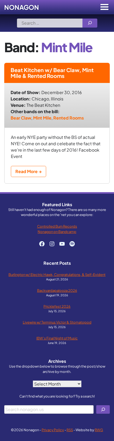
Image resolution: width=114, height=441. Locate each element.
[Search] (89, 23)
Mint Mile (42, 118)
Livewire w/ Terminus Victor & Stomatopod (57, 322)
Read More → (28, 171)
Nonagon (21, 7)
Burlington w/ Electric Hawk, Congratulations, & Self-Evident (57, 274)
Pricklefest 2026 (57, 306)
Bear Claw (21, 118)
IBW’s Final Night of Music (57, 338)
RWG (99, 429)
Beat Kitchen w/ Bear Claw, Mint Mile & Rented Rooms (52, 73)
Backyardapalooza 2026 (57, 290)
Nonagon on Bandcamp (57, 231)
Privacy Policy (53, 429)
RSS (70, 429)
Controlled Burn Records (57, 226)
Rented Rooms (68, 118)
